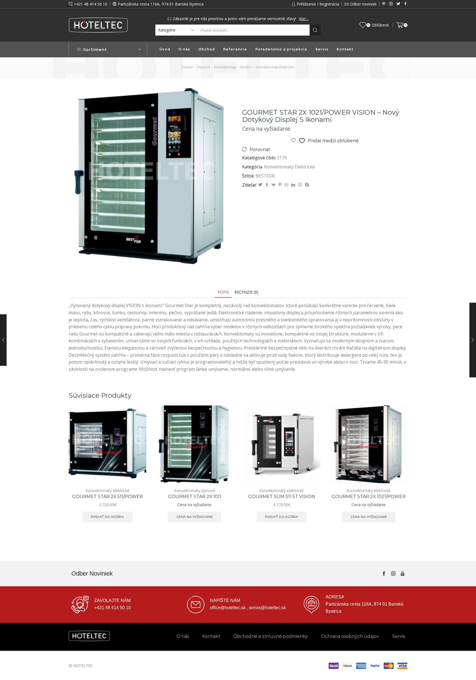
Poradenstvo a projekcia (281, 49)
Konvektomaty (225, 67)
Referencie (235, 49)
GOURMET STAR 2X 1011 (194, 496)
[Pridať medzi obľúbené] (136, 471)
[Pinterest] (384, 4)
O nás (184, 49)
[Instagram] (391, 4)
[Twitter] (398, 4)
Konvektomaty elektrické (275, 67)
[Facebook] (405, 4)
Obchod (206, 49)
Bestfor (246, 67)
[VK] (273, 184)
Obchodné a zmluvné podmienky (270, 636)
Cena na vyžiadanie (223, 459)
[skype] (306, 184)
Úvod (164, 49)
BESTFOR (265, 176)
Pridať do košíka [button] (136, 459)
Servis (321, 49)
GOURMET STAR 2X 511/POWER (107, 496)
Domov (187, 67)
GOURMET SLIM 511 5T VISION (281, 496)
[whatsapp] (300, 184)
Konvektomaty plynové (194, 490)
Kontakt (345, 49)
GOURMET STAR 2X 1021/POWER (369, 496)
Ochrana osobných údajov (350, 636)
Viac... (304, 18)
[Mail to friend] (286, 184)
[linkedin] (293, 184)
